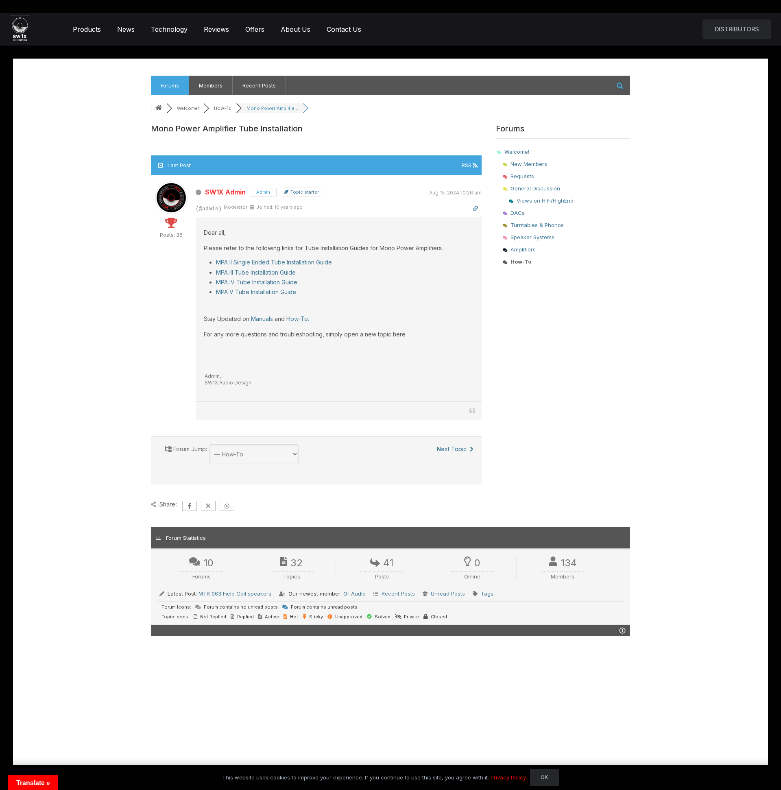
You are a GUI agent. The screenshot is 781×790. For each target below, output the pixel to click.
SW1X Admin (225, 192)
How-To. (297, 318)
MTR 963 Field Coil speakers (235, 593)
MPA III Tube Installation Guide (256, 272)
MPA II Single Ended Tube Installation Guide (274, 262)
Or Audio (354, 593)
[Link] (20, 29)
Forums (170, 85)
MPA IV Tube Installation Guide (256, 282)
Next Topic (453, 448)
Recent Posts (259, 85)
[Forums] (158, 108)
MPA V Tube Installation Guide (256, 291)
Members (211, 85)
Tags (487, 593)
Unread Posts (448, 593)
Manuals (262, 318)
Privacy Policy (508, 777)
